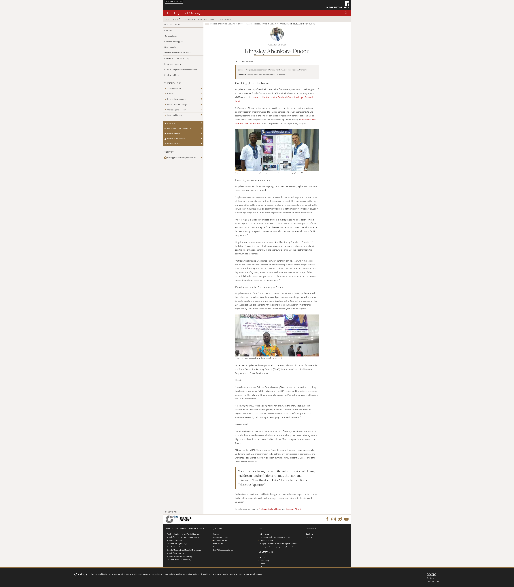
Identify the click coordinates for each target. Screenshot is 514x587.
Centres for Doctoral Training (176, 58)
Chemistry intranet (267, 540)
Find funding (173, 143)
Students (309, 534)
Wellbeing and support (176, 109)
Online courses (218, 546)
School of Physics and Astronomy (183, 13)
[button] (346, 13)
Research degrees (251, 24)
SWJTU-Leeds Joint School (223, 550)
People (213, 19)
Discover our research (179, 128)
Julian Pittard (294, 509)
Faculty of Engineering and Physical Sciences (183, 534)
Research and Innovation (195, 19)
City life (170, 93)
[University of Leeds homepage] (337, 4)
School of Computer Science (177, 546)
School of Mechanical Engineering (179, 556)
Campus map (264, 560)
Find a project (174, 133)
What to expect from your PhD (177, 52)
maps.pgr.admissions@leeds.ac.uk (181, 157)
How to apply (170, 47)
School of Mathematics (175, 553)
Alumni (262, 557)
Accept (431, 574)
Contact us (225, 19)
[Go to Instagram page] (333, 519)
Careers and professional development (180, 69)
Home (167, 19)
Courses (216, 534)
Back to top (171, 512)
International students (176, 98)
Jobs (261, 566)
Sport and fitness (174, 115)
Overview (168, 30)
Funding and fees (171, 75)
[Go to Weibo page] (340, 519)
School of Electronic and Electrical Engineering (184, 550)
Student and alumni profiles (275, 24)
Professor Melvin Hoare (270, 509)
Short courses (218, 543)
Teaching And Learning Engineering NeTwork (276, 546)
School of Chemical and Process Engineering (183, 537)
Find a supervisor (176, 138)
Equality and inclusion (221, 537)
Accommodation (174, 88)
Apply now (172, 123)
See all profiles (246, 61)
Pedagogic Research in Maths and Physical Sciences (278, 543)
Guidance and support (173, 41)
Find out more (433, 581)
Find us (262, 563)
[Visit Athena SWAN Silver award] (172, 519)
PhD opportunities (220, 540)
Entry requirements (172, 63)
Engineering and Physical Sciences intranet (275, 537)
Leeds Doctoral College (177, 104)
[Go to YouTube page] (346, 519)
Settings (430, 577)
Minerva (309, 537)
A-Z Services (264, 534)
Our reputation (170, 35)
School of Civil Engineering (176, 543)
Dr (287, 509)
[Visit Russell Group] (186, 519)
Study (175, 19)
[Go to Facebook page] (327, 519)
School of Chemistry (174, 540)
